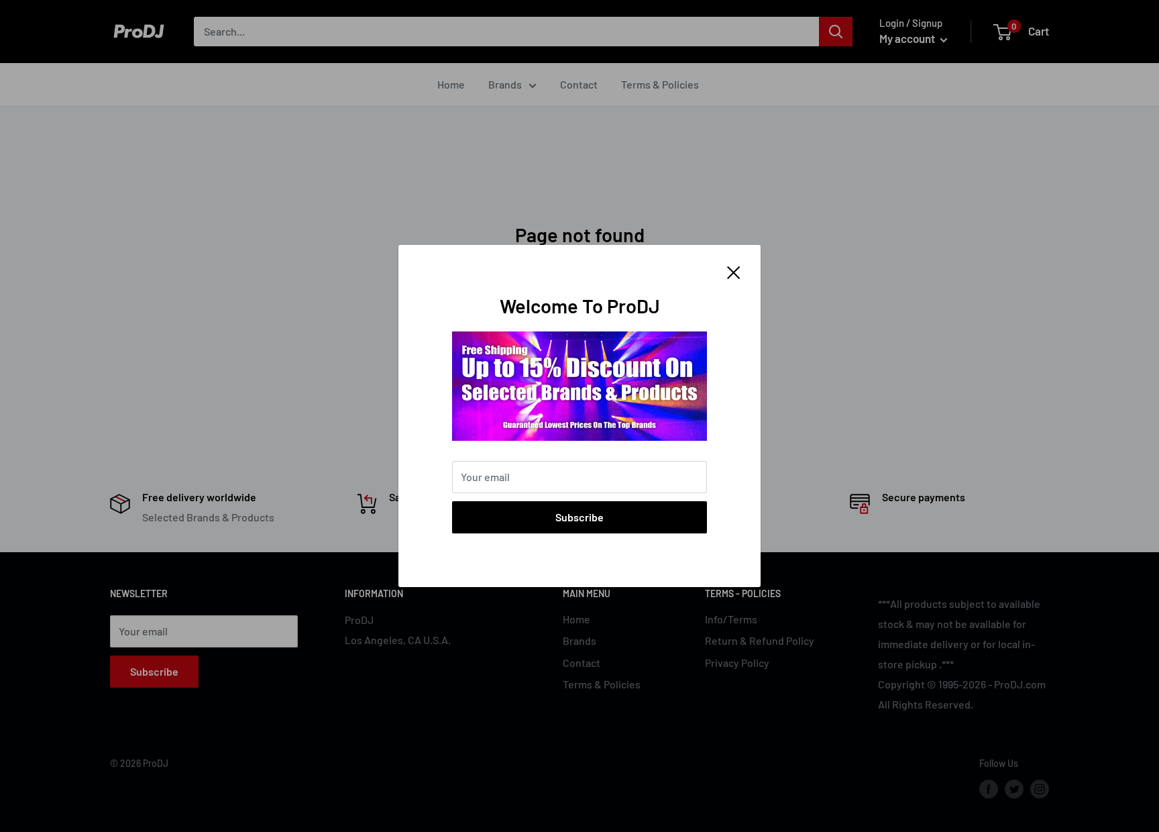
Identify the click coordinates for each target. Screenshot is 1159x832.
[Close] (733, 271)
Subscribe (579, 517)
